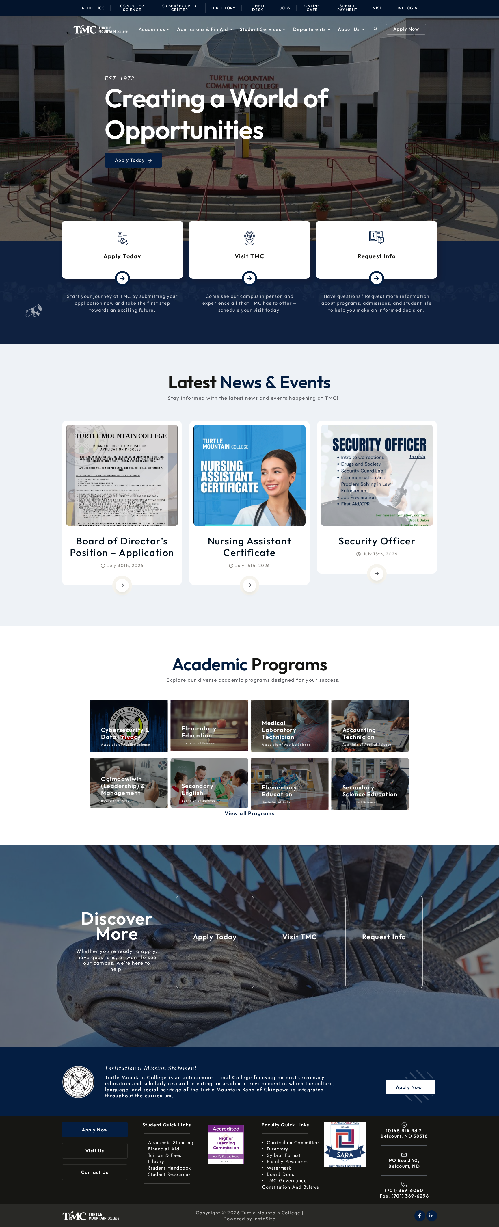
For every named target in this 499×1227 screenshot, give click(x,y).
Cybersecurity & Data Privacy (366, 733)
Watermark (279, 1168)
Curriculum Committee (293, 1142)
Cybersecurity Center (180, 7)
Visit (378, 7)
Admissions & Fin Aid (202, 29)
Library (156, 1161)
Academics (152, 29)
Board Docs (280, 1174)
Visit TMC (250, 256)
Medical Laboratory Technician (199, 729)
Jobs (285, 7)
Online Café (312, 7)
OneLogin (407, 7)
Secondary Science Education (289, 791)
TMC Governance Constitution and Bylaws (290, 1183)
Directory (223, 7)
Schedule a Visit (135, 166)
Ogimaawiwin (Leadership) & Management (364, 785)
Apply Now (406, 29)
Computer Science (132, 7)
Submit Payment (347, 7)
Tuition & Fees (164, 1155)
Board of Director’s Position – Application (122, 547)
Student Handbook (169, 1168)
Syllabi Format (284, 1155)
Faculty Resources (288, 1161)
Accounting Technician (279, 733)
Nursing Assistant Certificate (250, 547)
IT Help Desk (258, 7)
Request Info (377, 256)
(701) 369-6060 (404, 1190)
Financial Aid (164, 1149)
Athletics (93, 7)
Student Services (260, 29)
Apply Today (122, 256)
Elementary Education (118, 732)
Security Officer (376, 541)
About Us (349, 29)
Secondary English (117, 789)
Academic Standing (171, 1142)
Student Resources (169, 1174)
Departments (309, 29)
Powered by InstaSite (249, 1219)
